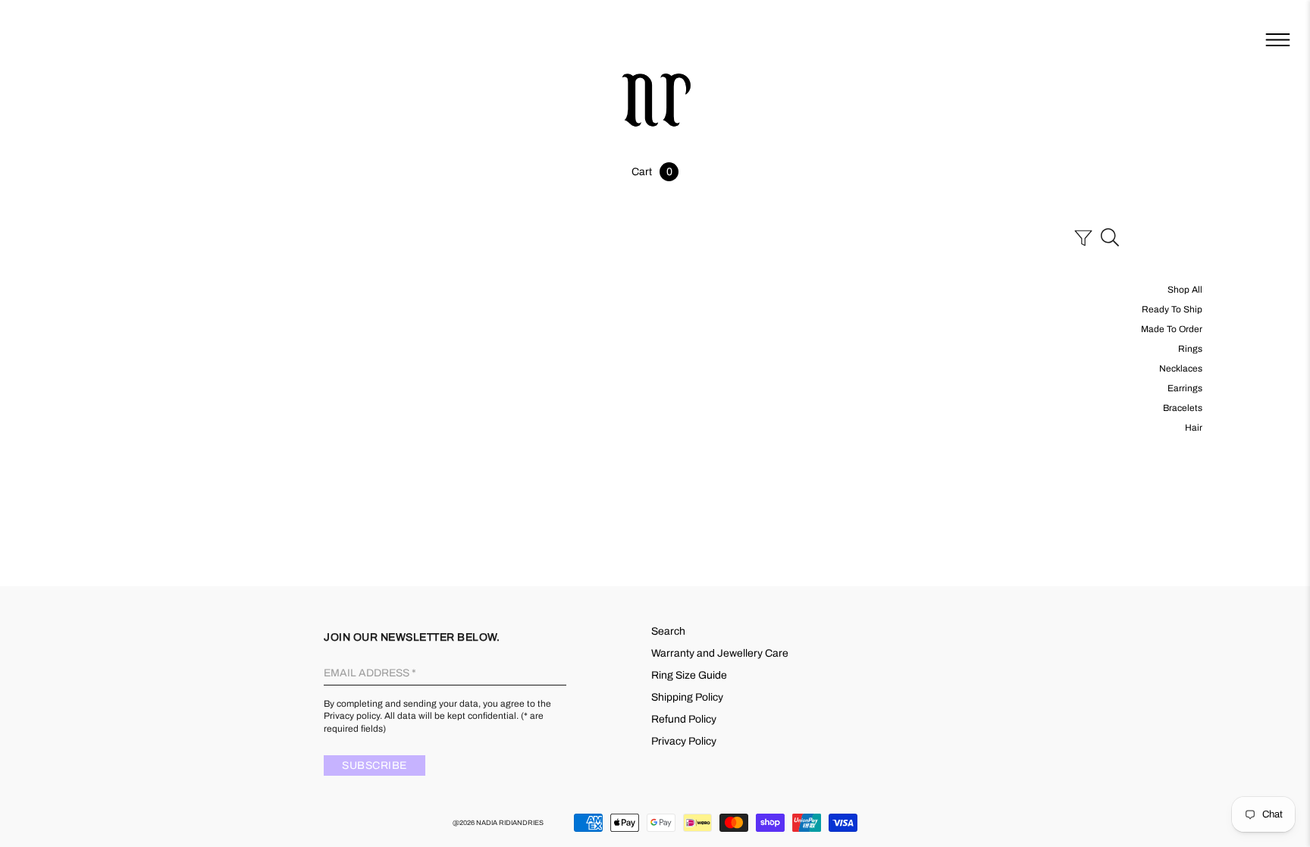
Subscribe (374, 765)
